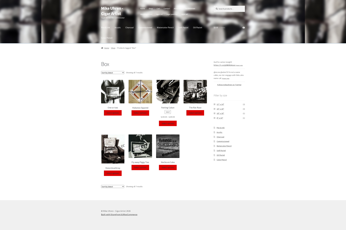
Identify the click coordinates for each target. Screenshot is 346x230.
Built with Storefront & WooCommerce (119, 214)
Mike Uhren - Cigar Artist (112, 11)
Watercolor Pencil (165, 27)
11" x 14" (220, 104)
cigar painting (172, 14)
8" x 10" (220, 118)
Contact (167, 8)
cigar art (159, 14)
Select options (113, 113)
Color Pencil (106, 37)
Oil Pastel (197, 27)
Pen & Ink (105, 27)
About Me (178, 8)
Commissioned (145, 27)
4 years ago (225, 78)
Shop (151, 8)
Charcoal (129, 27)
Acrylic (118, 27)
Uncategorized (146, 14)
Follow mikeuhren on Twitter (229, 85)
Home (142, 8)
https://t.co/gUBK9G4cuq (224, 65)
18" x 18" (220, 113)
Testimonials (190, 8)
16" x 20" (220, 109)
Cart (158, 8)
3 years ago (239, 65)
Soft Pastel (183, 27)
